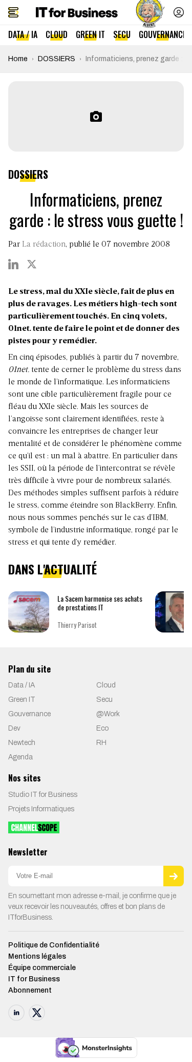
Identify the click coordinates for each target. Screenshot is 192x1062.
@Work (108, 714)
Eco (102, 728)
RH (101, 743)
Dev (14, 728)
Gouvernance (162, 34)
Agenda (20, 757)
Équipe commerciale (42, 968)
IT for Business (34, 979)
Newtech (21, 743)
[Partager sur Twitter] (32, 264)
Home (18, 59)
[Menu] (13, 12)
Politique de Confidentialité (53, 945)
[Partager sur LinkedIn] (13, 264)
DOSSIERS (56, 59)
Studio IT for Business (42, 794)
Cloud (57, 34)
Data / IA (22, 34)
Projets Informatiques (41, 809)
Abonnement (30, 990)
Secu (122, 34)
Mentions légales (37, 956)
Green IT (90, 34)
